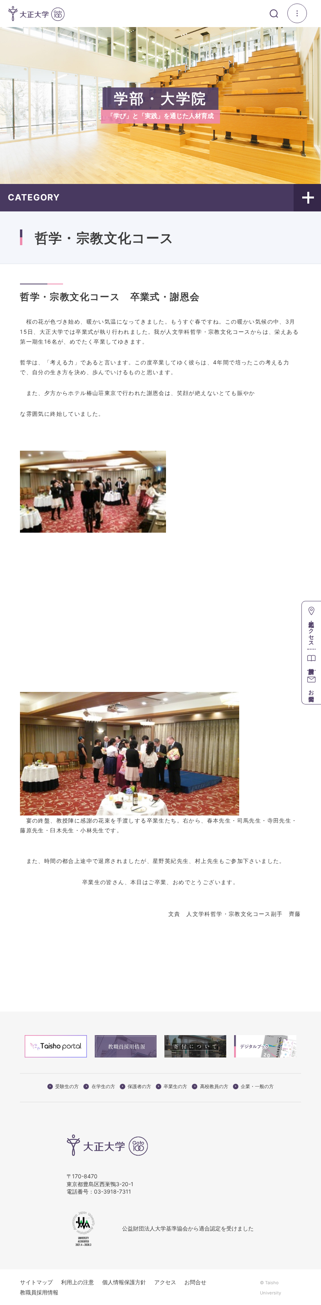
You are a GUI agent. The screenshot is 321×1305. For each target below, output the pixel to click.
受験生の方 (67, 1086)
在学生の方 (103, 1086)
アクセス (165, 1282)
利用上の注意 (77, 1282)
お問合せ (195, 1282)
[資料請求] (311, 659)
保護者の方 (139, 1086)
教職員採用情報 (39, 1292)
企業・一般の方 (257, 1086)
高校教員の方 (214, 1086)
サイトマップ (36, 1282)
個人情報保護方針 (124, 1282)
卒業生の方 (175, 1086)
